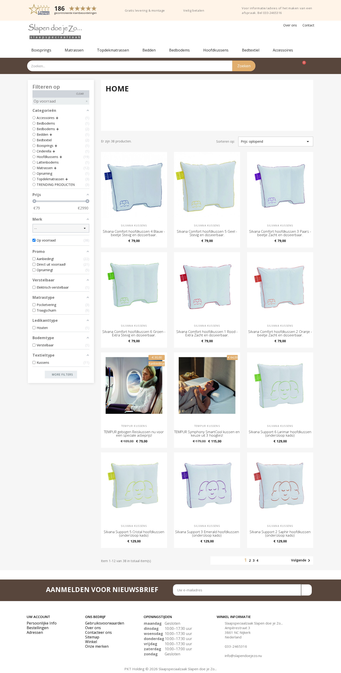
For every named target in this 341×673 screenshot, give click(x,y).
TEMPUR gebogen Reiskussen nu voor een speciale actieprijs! (134, 433)
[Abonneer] (306, 590)
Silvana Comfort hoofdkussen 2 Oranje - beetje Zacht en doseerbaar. (280, 333)
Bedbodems (179, 50)
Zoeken (244, 65)
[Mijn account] (311, 65)
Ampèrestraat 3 (237, 627)
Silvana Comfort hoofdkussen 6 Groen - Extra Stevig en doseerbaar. (133, 333)
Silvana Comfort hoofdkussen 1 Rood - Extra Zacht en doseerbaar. (207, 333)
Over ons (290, 25)
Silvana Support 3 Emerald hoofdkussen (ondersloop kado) (207, 533)
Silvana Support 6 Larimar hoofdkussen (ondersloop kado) (280, 433)
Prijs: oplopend (276, 141)
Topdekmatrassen (113, 50)
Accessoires (283, 50)
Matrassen (74, 50)
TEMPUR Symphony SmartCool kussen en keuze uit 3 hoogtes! (207, 433)
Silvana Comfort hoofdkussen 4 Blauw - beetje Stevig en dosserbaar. (134, 233)
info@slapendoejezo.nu (243, 655)
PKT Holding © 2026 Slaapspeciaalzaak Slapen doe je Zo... (170, 669)
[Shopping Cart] (301, 66)
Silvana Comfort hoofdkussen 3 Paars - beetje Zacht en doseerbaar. (280, 233)
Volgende (301, 560)
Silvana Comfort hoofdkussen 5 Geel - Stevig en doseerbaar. (207, 233)
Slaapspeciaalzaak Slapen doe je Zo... (254, 623)
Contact (308, 25)
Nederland (233, 637)
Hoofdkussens (215, 50)
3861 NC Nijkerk (238, 632)
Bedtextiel (250, 50)
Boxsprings (41, 50)
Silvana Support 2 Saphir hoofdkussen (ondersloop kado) (280, 533)
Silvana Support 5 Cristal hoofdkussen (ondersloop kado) (134, 533)
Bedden (149, 50)
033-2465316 (236, 646)
